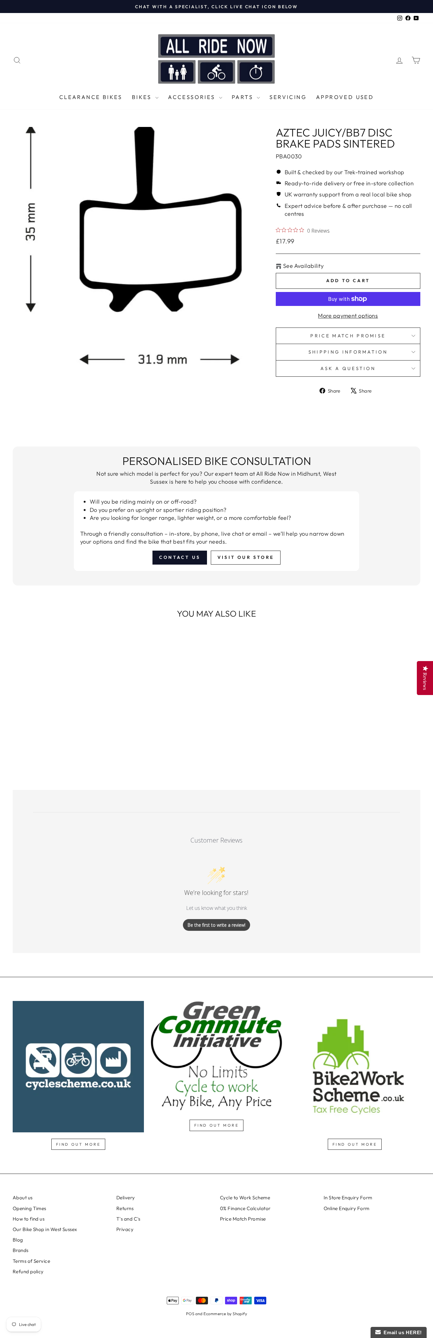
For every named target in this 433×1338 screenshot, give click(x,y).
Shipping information (348, 352)
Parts (243, 97)
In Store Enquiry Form (348, 1198)
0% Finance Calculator (245, 1208)
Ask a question (348, 368)
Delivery (125, 1198)
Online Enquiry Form (347, 1208)
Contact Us (179, 557)
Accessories (192, 97)
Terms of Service (31, 1261)
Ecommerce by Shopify (225, 1313)
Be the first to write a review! (216, 925)
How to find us (28, 1219)
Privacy (124, 1229)
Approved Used (345, 97)
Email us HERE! (401, 1332)
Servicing (288, 97)
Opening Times (29, 1208)
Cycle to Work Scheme (245, 1198)
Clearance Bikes (90, 97)
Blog (18, 1240)
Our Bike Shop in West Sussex (45, 1229)
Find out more (78, 1144)
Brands (21, 1250)
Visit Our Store (245, 557)
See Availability (303, 265)
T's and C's (128, 1219)
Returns (124, 1208)
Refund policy (28, 1271)
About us (23, 1198)
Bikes (143, 97)
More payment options (348, 315)
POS (190, 1313)
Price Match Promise (347, 336)
